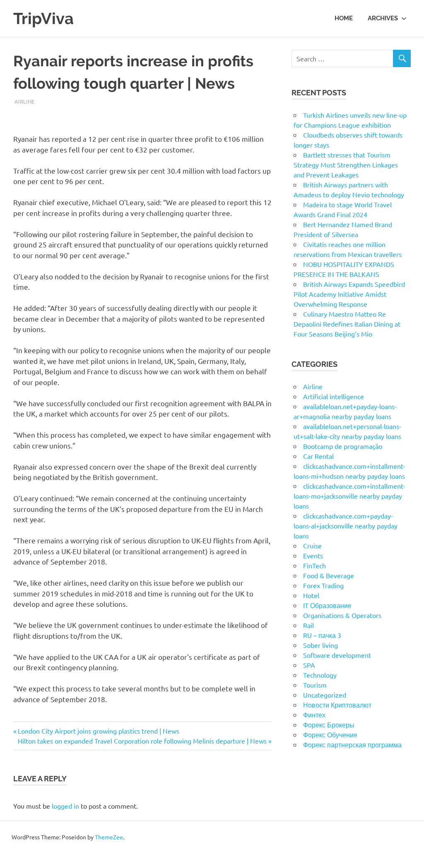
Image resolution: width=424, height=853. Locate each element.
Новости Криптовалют (337, 704)
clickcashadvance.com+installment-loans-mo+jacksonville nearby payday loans (349, 496)
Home (344, 18)
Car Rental (318, 456)
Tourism (315, 685)
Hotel (311, 595)
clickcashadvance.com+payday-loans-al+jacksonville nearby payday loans (346, 525)
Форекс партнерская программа (352, 744)
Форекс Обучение (330, 734)
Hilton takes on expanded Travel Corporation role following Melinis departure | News (142, 741)
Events (313, 555)
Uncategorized (324, 695)
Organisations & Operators (342, 615)
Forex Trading (323, 585)
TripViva (43, 18)
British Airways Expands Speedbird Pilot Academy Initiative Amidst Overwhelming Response (349, 294)
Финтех (314, 714)
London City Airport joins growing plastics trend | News (98, 731)
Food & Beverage (328, 575)
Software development (337, 655)
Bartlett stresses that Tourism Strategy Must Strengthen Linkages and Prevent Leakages (346, 164)
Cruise (312, 545)
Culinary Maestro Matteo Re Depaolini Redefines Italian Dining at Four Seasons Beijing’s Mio (347, 324)
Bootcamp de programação (342, 446)
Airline (24, 101)
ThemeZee (109, 837)
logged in (65, 806)
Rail (308, 625)
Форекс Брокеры (328, 724)
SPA (309, 665)
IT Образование (327, 605)
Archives (383, 18)
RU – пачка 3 (322, 635)
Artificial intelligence (333, 396)
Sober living (320, 645)
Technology (320, 675)
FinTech (314, 565)
